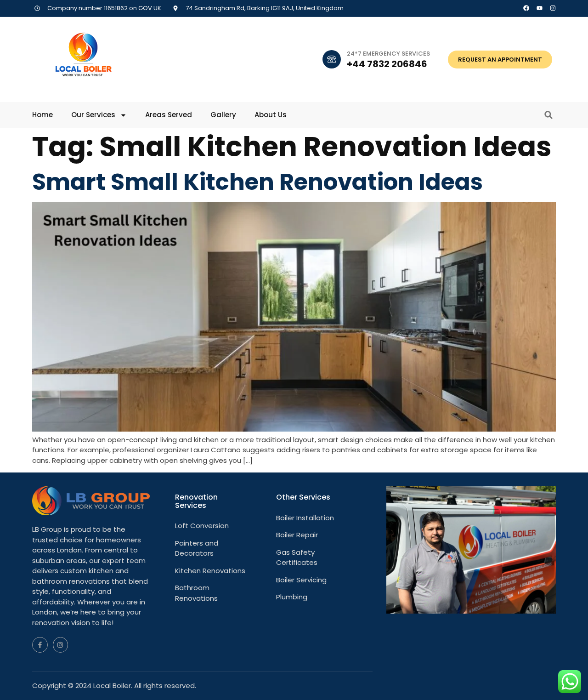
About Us (270, 115)
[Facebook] (526, 8)
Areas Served (168, 115)
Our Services (93, 115)
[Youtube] (540, 8)
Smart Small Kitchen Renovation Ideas (257, 181)
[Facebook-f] (40, 645)
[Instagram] (553, 8)
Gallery (223, 115)
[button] (548, 115)
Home (42, 115)
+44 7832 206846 (387, 63)
